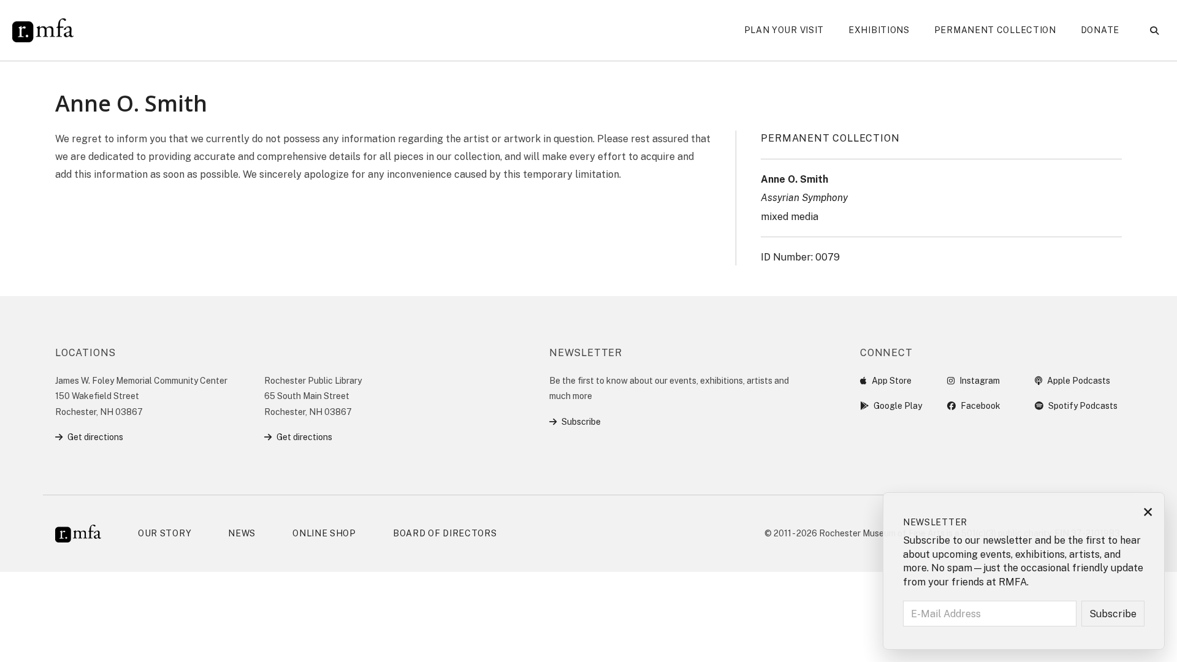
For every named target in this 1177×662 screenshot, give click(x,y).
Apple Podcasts (1078, 381)
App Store (892, 381)
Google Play (898, 406)
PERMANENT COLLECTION (830, 138)
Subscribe (581, 422)
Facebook (980, 406)
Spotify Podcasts (1083, 406)
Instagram (979, 381)
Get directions (95, 437)
